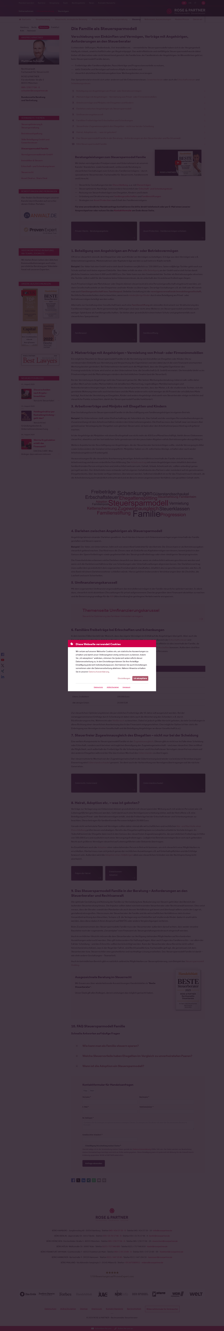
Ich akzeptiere (140, 678)
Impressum (126, 687)
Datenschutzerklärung (99, 671)
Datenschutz (98, 687)
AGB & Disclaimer (113, 687)
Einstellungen (124, 678)
